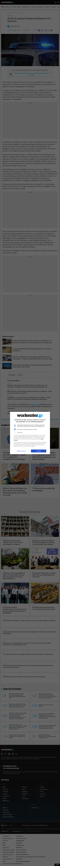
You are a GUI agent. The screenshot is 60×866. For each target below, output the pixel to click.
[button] (30, 433)
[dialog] (30, 433)
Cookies (57, 864)
